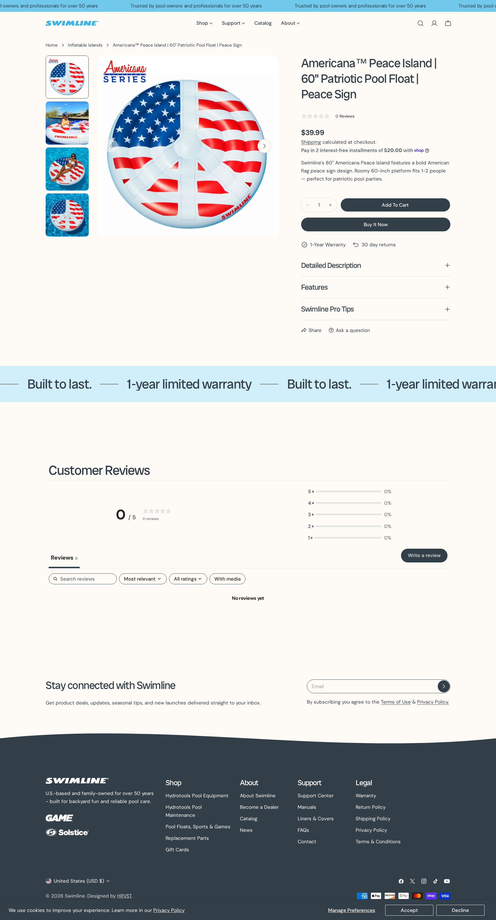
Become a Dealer (259, 807)
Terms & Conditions (378, 841)
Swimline (75, 896)
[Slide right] (264, 146)
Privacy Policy (169, 910)
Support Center (316, 795)
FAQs (303, 830)
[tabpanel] (248, 617)
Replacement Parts (187, 838)
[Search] (420, 23)
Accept (409, 910)
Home (52, 45)
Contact (307, 841)
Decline (460, 910)
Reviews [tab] (64, 557)
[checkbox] (227, 578)
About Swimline (258, 795)
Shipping (311, 142)
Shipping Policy (373, 818)
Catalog (248, 818)
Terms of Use (396, 702)
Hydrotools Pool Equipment (197, 795)
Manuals (307, 807)
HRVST (124, 896)
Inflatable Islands (85, 45)
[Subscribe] (444, 686)
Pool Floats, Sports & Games (198, 826)
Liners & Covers (316, 818)
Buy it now (376, 224)
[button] (349, 491)
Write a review (424, 555)
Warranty (366, 795)
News (246, 830)
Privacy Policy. (433, 702)
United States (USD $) (79, 881)
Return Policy (370, 807)
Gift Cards (177, 849)
